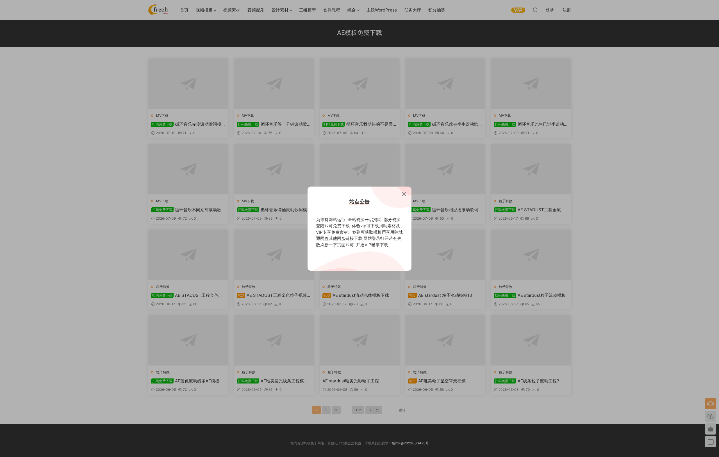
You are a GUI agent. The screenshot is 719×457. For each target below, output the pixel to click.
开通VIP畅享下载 (372, 244)
